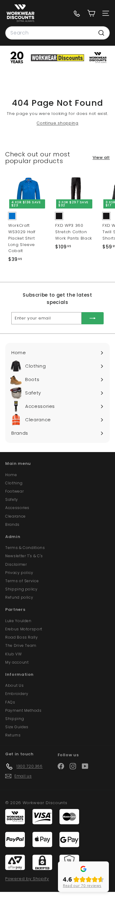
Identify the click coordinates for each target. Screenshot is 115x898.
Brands (12, 524)
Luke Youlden (18, 620)
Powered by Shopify (27, 879)
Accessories (17, 507)
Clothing (13, 483)
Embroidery (17, 693)
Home (11, 474)
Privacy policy (19, 572)
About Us (14, 685)
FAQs (10, 702)
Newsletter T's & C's (24, 555)
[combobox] (57, 33)
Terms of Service (22, 580)
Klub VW (13, 654)
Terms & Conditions (25, 547)
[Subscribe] (93, 318)
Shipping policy (21, 589)
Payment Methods (23, 710)
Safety (11, 499)
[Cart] (91, 13)
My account (17, 662)
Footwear (14, 491)
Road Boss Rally (21, 637)
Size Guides (17, 726)
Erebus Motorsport (23, 629)
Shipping (14, 718)
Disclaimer (16, 564)
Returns (13, 735)
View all (101, 157)
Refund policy (19, 597)
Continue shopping (57, 123)
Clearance (15, 516)
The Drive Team (20, 645)
